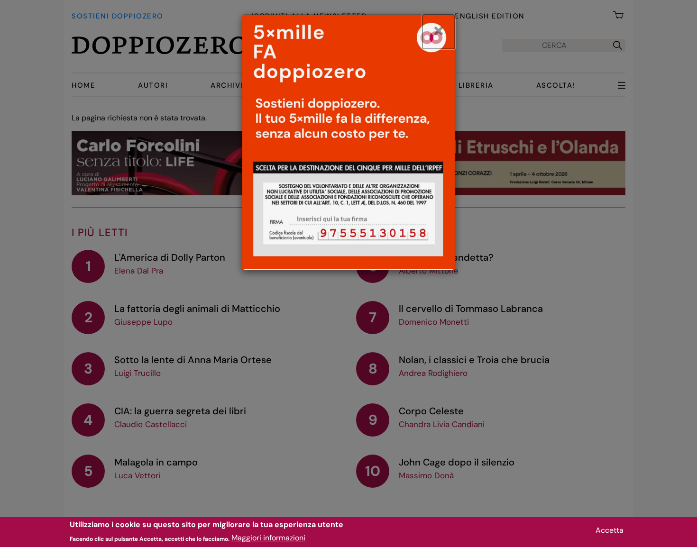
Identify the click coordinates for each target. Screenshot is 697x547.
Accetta (610, 530)
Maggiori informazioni (268, 538)
